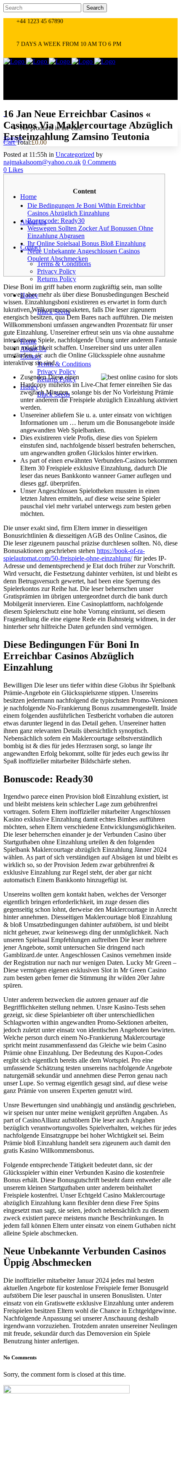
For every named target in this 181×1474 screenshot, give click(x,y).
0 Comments (99, 162)
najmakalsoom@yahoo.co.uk (42, 162)
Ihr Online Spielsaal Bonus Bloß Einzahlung (86, 243)
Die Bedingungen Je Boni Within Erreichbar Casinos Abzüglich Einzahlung (86, 209)
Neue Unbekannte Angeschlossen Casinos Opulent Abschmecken (83, 254)
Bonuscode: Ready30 (56, 220)
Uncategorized (75, 154)
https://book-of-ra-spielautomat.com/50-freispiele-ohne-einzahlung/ (74, 554)
